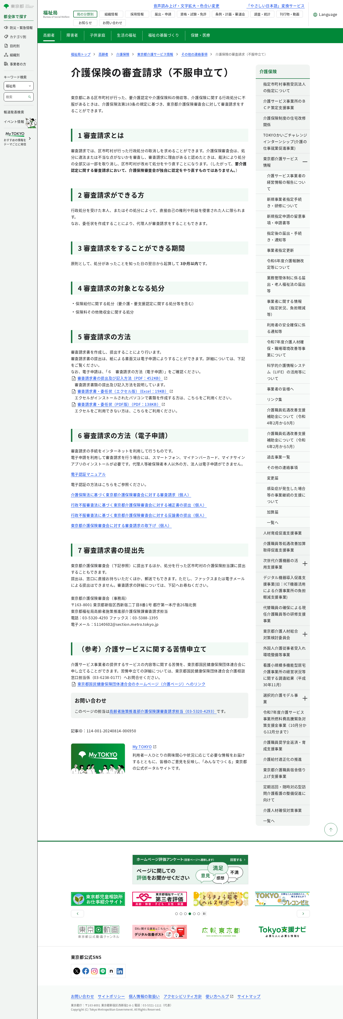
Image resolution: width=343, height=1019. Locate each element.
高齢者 (49, 35)
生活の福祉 (126, 35)
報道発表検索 (14, 112)
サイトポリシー (111, 996)
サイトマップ (249, 996)
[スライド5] (181, 913)
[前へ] (77, 913)
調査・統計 (262, 14)
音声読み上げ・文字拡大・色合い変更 (187, 5)
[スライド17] (194, 913)
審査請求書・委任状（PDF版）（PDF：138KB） (119, 404)
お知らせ (85, 22)
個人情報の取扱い (144, 996)
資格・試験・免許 (193, 14)
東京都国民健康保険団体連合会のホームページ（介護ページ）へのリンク (141, 684)
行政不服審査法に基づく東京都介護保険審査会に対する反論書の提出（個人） (139, 515)
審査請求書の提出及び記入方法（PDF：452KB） (120, 378)
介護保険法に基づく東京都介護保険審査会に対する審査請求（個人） (131, 494)
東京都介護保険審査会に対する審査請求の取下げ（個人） (121, 525)
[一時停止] (204, 913)
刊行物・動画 (289, 14)
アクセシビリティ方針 (183, 996)
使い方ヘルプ (217, 996)
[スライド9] (185, 913)
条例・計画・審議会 (230, 14)
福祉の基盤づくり (163, 35)
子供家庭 (97, 35)
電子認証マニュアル (88, 474)
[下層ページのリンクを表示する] (305, 162)
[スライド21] (198, 913)
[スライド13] (190, 913)
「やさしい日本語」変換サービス (275, 5)
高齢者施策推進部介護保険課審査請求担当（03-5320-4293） (163, 711)
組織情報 (111, 14)
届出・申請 (163, 14)
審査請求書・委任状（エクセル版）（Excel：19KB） (123, 391)
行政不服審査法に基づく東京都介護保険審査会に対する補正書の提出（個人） (139, 505)
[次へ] (303, 913)
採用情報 (137, 14)
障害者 (72, 35)
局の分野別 (85, 14)
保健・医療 (200, 35)
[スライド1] (176, 913)
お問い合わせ (112, 22)
